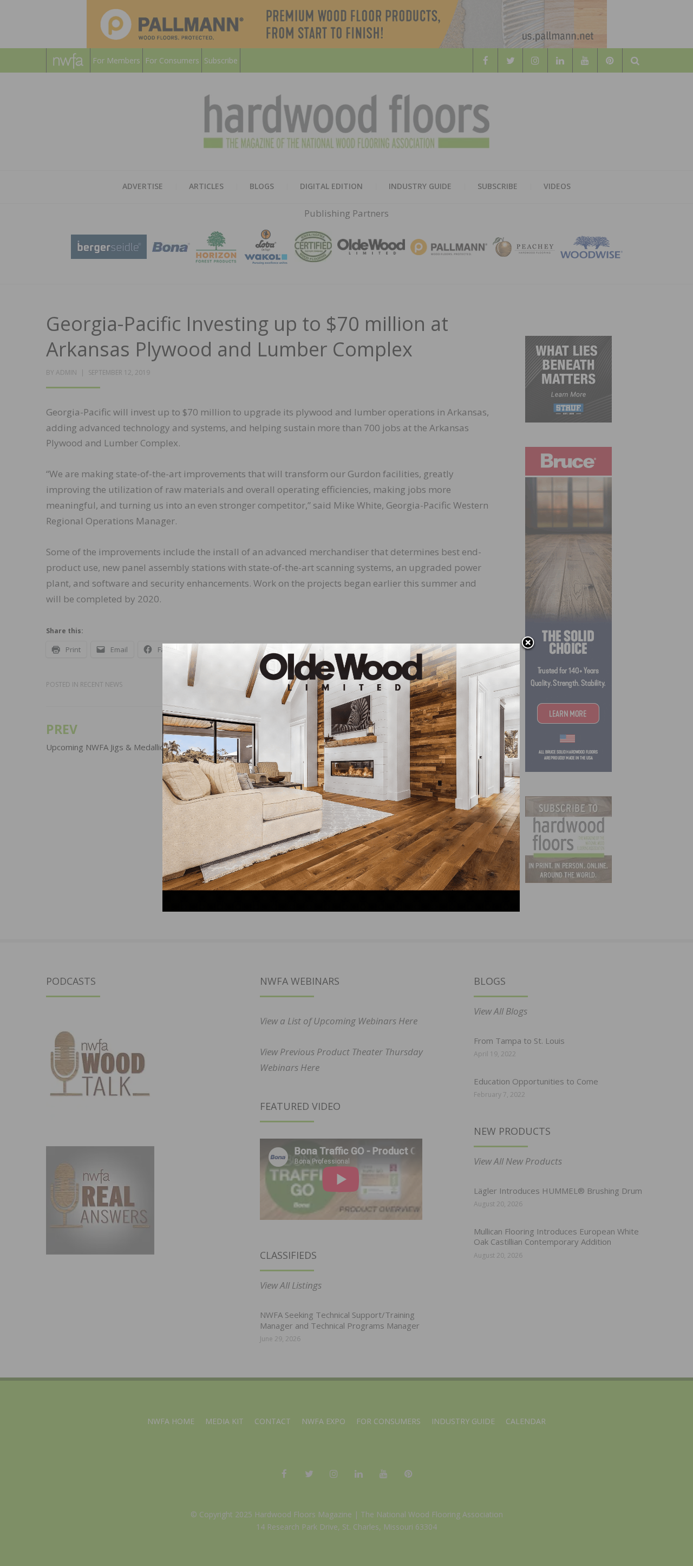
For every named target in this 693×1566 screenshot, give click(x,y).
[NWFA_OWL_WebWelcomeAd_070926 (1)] (341, 776)
